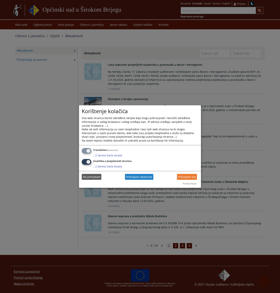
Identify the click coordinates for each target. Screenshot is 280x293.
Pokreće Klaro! (190, 183)
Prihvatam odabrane (139, 177)
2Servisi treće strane (107, 155)
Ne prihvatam (91, 177)
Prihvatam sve (187, 177)
